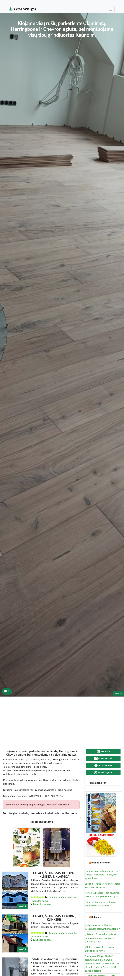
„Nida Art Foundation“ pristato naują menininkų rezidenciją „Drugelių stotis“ (101, 938)
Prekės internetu (100, 862)
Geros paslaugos (24, 9)
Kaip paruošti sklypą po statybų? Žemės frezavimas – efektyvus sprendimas (102, 875)
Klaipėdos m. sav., (42, 904)
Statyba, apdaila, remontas (63, 897)
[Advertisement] (62, 719)
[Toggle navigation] (110, 9)
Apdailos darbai (40, 901)
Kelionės (96, 917)
